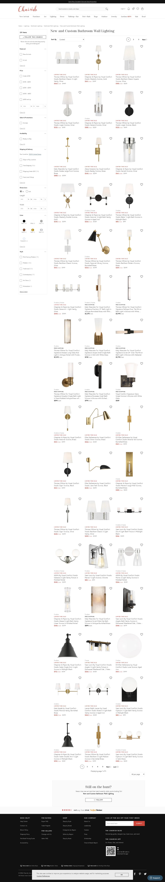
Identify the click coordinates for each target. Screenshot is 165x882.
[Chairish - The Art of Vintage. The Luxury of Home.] (28, 9)
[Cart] (142, 9)
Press (85, 834)
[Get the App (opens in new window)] (111, 851)
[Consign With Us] (133, 9)
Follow (99, 800)
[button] (137, 9)
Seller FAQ (45, 838)
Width (22, 205)
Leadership (87, 826)
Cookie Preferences (43, 876)
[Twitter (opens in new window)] (145, 873)
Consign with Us (46, 834)
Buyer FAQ (45, 821)
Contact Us (23, 826)
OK (122, 875)
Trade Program (46, 826)
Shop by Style (67, 821)
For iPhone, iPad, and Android (114, 842)
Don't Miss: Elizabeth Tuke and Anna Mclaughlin (82, 1)
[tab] (33, 54)
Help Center (24, 821)
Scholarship (87, 838)
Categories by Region (69, 830)
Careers (86, 830)
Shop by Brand (67, 826)
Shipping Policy (25, 834)
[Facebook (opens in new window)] (134, 873)
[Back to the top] (160, 870)
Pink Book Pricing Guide (27, 838)
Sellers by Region (68, 834)
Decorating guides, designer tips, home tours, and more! (123, 834)
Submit (139, 823)
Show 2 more (23, 291)
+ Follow (33, 37)
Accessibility (24, 843)
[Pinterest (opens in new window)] (140, 873)
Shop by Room (67, 838)
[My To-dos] (128, 9)
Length (22, 195)
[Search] (106, 9)
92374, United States (35, 154)
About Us (87, 821)
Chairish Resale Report (91, 843)
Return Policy (24, 830)
